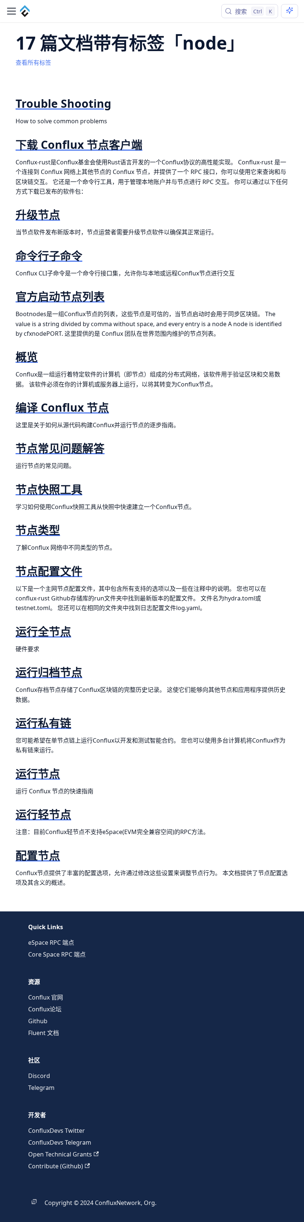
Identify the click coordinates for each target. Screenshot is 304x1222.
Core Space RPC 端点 (57, 954)
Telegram (41, 1088)
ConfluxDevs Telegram (59, 1142)
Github (37, 1021)
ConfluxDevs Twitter (56, 1130)
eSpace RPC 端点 (51, 942)
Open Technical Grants (60, 1154)
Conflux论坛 (45, 1009)
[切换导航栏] (11, 11)
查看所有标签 (33, 62)
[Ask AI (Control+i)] (289, 11)
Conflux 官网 (45, 997)
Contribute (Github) (55, 1166)
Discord (39, 1076)
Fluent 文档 (43, 1033)
